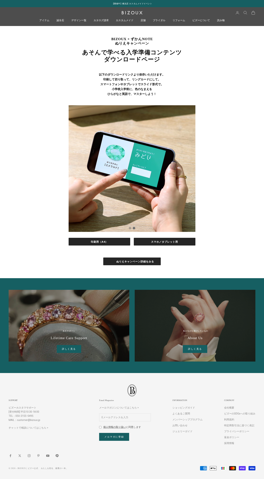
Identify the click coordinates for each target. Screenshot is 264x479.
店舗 (143, 20)
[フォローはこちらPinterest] (38, 455)
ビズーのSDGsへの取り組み (239, 413)
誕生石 (60, 20)
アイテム (44, 20)
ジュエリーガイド (182, 431)
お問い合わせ (179, 425)
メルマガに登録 (114, 436)
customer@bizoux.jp (28, 420)
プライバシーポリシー (236, 431)
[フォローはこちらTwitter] (20, 455)
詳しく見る (69, 349)
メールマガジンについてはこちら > (119, 407)
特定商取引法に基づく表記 (239, 425)
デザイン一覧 (78, 20)
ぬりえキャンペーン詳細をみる (135, 261)
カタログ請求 (101, 20)
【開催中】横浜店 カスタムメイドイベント (132, 4)
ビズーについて (201, 20)
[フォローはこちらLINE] (57, 455)
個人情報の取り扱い (114, 427)
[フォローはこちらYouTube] (48, 455)
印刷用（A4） (99, 241)
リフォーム (179, 20)
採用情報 (229, 443)
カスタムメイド (124, 20)
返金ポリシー (231, 437)
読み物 (221, 20)
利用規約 (229, 419)
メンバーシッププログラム (187, 419)
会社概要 (229, 407)
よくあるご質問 (181, 413)
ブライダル (159, 20)
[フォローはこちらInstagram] (29, 455)
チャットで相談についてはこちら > (28, 427)
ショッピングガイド (183, 407)
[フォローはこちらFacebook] (10, 455)
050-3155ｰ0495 (24, 415)
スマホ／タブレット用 (164, 241)
